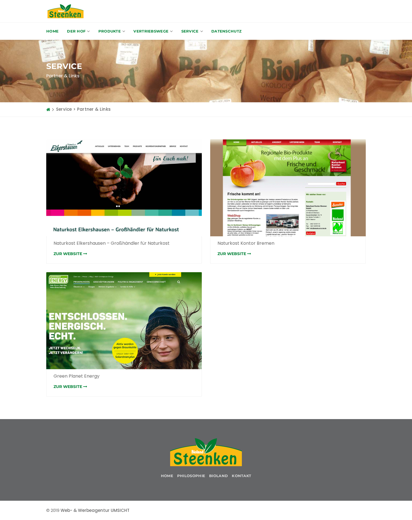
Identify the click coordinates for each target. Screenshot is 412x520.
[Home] (48, 109)
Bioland (218, 475)
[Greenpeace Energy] (124, 320)
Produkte (109, 31)
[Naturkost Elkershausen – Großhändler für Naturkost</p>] (124, 187)
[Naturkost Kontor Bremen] (288, 187)
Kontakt (241, 475)
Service (190, 31)
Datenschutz (226, 31)
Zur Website (68, 254)
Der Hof (76, 31)
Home (52, 31)
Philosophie (191, 475)
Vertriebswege (150, 31)
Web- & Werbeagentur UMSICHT (95, 510)
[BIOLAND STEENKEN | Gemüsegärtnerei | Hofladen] (65, 11)
